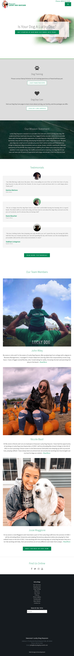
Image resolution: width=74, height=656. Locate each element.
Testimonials (37, 599)
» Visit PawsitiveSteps (37, 83)
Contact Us (37, 603)
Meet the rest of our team (37, 548)
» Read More (43, 362)
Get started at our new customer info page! (37, 32)
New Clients (37, 601)
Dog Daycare (37, 587)
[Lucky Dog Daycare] (14, 4)
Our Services (37, 585)
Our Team (37, 593)
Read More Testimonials (37, 255)
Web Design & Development (37, 652)
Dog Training (37, 589)
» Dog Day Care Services (37, 108)
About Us (37, 591)
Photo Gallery (37, 597)
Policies (37, 595)
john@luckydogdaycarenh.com (39, 645)
